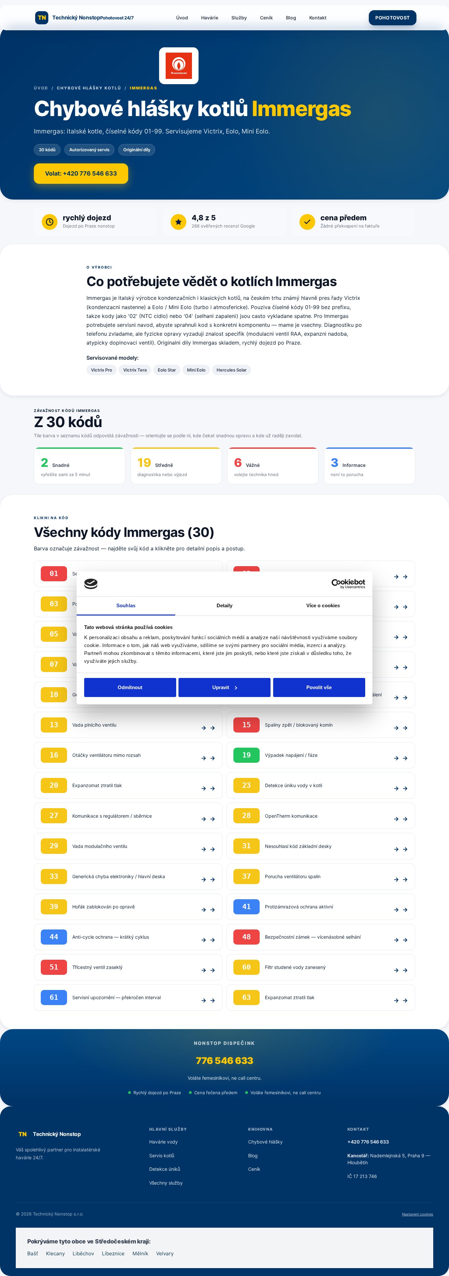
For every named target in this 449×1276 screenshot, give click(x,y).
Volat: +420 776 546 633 (81, 173)
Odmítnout (130, 687)
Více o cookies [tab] (323, 605)
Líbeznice (113, 1253)
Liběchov (83, 1253)
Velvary (165, 1253)
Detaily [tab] (225, 605)
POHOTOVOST (392, 17)
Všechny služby (166, 1183)
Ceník (266, 17)
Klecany (55, 1253)
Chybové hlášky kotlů (89, 87)
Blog (291, 17)
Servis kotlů (161, 1155)
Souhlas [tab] (125, 605)
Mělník (140, 1253)
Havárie (209, 17)
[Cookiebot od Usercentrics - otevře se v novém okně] (336, 584)
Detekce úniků (164, 1169)
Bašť (32, 1253)
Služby (239, 17)
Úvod (182, 17)
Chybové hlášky (265, 1141)
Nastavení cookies (417, 1214)
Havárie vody (163, 1141)
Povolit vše (319, 687)
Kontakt (317, 17)
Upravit (220, 687)
